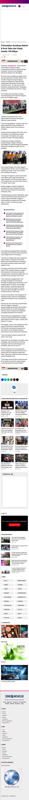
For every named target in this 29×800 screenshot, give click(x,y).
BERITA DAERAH (22, 580)
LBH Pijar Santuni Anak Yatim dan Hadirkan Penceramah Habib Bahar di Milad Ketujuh (21, 412)
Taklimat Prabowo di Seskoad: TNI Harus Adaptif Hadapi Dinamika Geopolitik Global (14, 238)
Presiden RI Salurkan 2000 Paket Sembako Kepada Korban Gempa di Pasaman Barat (19, 554)
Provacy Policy (22, 702)
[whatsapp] (8, 379)
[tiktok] (10, 2)
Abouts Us (9, 702)
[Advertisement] (14, 25)
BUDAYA (6, 584)
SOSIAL (6, 613)
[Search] (27, 2)
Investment (4, 715)
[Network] (19, 6)
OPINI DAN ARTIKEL (9, 605)
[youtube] (8, 2)
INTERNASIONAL (22, 593)
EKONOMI (20, 584)
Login (22, 703)
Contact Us (15, 702)
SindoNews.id (12, 65)
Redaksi (7, 703)
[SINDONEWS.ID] (9, 7)
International (5, 719)
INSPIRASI (6, 593)
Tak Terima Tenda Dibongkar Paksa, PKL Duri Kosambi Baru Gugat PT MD (19, 539)
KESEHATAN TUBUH (22, 597)
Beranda (3, 42)
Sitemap (12, 703)
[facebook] (1, 2)
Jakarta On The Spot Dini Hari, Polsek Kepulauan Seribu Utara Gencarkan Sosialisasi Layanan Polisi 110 (7, 430)
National (4, 711)
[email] (14, 379)
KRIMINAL (6, 601)
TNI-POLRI (8, 42)
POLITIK (20, 609)
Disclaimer (17, 703)
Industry (4, 717)
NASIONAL (20, 601)
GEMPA (6, 588)
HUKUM (19, 588)
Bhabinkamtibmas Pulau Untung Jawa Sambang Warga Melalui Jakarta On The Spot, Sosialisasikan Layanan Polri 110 (14, 221)
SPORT (19, 613)
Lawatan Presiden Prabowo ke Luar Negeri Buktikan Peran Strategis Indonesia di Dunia (19, 569)
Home (4, 702)
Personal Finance (6, 722)
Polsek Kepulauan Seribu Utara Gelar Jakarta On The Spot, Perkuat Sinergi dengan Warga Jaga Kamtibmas (14, 227)
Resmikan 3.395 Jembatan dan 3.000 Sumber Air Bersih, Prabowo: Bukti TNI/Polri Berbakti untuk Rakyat (7, 412)
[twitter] (5, 379)
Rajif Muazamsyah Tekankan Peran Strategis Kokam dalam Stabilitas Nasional (14, 244)
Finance (4, 713)
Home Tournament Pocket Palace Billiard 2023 (19, 546)
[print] (11, 379)
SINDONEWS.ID (12, 796)
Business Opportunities (7, 720)
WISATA (19, 617)
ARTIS (5, 580)
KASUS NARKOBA (8, 597)
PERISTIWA (6, 609)
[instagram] (6, 2)
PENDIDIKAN (21, 605)
